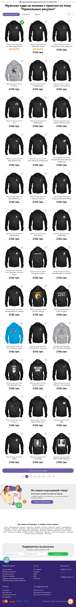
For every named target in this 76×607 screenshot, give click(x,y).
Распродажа (6, 597)
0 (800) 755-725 (65, 569)
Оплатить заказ (8, 574)
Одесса (49, 530)
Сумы (4, 532)
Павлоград (56, 530)
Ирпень (33, 533)
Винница (44, 527)
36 (69, 14)
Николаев (43, 530)
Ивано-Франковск (32, 529)
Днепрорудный (66, 527)
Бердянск (23, 527)
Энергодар (69, 532)
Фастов (27, 533)
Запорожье (22, 529)
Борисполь (30, 527)
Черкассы (47, 532)
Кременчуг (68, 529)
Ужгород (18, 532)
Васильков (47, 533)
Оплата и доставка (9, 571)
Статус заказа (7, 569)
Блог (35, 576)
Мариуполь (26, 530)
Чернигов (54, 532)
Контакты (36, 578)
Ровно (69, 530)
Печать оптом (38, 590)
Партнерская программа (42, 592)
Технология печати (9, 594)
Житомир (15, 529)
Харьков (25, 532)
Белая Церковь (14, 527)
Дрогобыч (7, 529)
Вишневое (40, 533)
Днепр (58, 527)
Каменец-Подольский (46, 529)
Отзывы (36, 571)
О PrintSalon (37, 569)
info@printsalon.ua (67, 577)
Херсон (31, 532)
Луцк (14, 530)
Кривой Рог (8, 530)
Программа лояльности (41, 594)
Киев (6, 527)
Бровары (38, 527)
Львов (19, 530)
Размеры (5, 590)
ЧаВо (35, 574)
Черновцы (62, 532)
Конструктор (6, 592)
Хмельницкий (38, 532)
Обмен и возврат (8, 576)
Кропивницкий (59, 529)
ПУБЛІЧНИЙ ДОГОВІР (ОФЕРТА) (14, 580)
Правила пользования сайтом (13, 578)
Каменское (51, 527)
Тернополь (11, 532)
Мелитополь (35, 530)
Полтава (63, 530)
